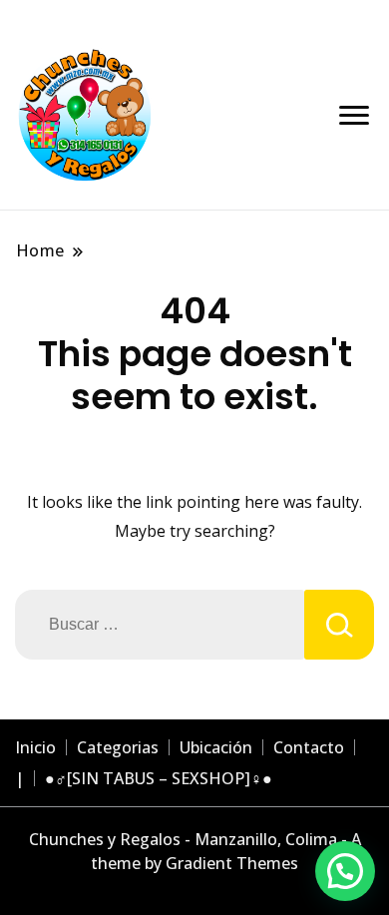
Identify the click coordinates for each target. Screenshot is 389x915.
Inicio (35, 747)
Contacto (308, 747)
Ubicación (216, 747)
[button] (345, 871)
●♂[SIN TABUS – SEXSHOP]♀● (158, 778)
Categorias (118, 747)
